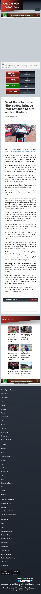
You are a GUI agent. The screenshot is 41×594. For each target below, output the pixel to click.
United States (12, 7)
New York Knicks (6, 546)
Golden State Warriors (8, 558)
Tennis (3, 413)
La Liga (3, 460)
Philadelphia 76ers (6, 539)
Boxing (3, 424)
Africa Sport (4, 394)
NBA (2, 523)
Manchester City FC (7, 511)
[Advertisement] (20, 40)
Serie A (3, 468)
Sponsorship (5, 436)
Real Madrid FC (6, 503)
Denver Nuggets (6, 554)
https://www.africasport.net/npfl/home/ (22, 151)
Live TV (3, 401)
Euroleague (4, 566)
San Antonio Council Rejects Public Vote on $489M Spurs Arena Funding (26, 336)
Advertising (4, 432)
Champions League (7, 483)
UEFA (2, 479)
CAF (2, 487)
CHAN (3, 491)
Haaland (3, 494)
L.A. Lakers (4, 562)
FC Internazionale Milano (9, 515)
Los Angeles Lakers (7, 531)
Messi (2, 452)
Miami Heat (4, 543)
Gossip (3, 405)
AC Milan (3, 507)
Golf (2, 421)
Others (8, 64)
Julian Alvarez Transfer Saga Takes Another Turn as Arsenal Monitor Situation (13, 337)
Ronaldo (3, 448)
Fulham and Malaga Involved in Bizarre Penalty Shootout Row (26, 372)
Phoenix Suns (5, 550)
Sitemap (17, 584)
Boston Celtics (5, 535)
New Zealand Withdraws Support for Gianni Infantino (13, 371)
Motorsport (4, 417)
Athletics (3, 409)
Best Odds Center (6, 440)
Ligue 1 (3, 464)
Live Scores (4, 398)
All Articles (24, 584)
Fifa (2, 475)
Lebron (3, 527)
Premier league (5, 456)
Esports (3, 428)
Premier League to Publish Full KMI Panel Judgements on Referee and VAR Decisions (13, 355)
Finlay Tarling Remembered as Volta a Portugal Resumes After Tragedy (25, 355)
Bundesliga (4, 471)
